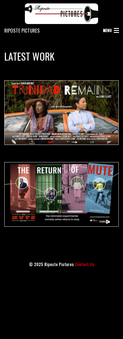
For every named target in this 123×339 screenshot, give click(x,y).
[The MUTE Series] (61, 194)
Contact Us (84, 264)
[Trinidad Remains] (61, 113)
